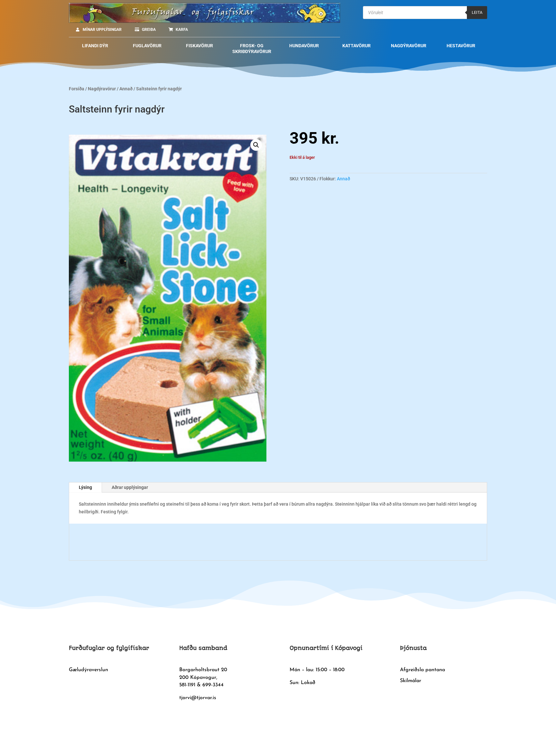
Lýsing (85, 487)
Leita (477, 12)
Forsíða (76, 88)
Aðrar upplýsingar (130, 487)
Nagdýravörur (102, 88)
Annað (126, 88)
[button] (256, 145)
